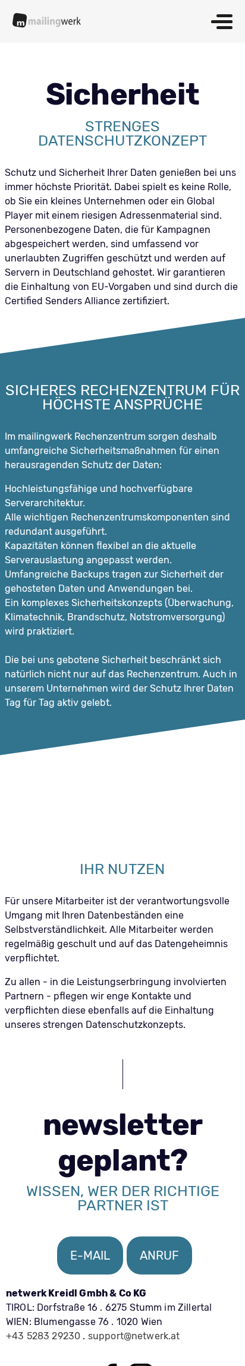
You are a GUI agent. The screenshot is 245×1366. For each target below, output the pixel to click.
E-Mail (90, 1255)
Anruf (159, 1255)
